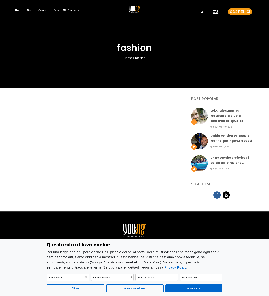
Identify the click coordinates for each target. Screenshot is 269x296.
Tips (56, 10)
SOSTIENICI (240, 12)
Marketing (189, 277)
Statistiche (145, 277)
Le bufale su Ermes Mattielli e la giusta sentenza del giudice (226, 115)
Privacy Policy (175, 267)
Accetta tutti (194, 288)
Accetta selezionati (134, 288)
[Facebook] (217, 195)
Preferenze (101, 277)
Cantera (43, 10)
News (30, 10)
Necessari (56, 277)
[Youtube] (226, 195)
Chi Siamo (69, 10)
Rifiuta (75, 288)
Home (19, 10)
